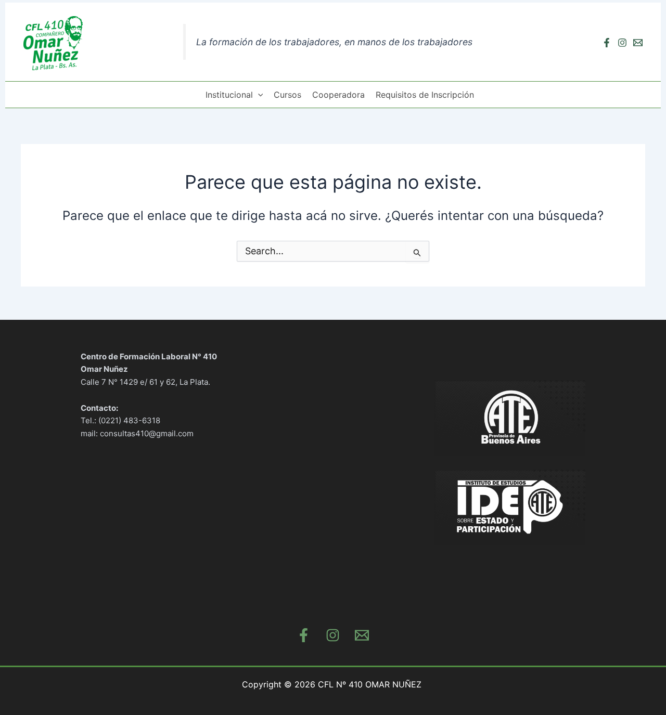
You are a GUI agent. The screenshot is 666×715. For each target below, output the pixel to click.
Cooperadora (338, 94)
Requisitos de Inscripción (425, 94)
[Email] (638, 42)
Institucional (229, 94)
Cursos (287, 94)
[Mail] (362, 635)
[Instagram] (622, 42)
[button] (258, 95)
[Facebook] (606, 42)
